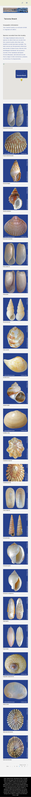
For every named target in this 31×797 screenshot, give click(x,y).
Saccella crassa (6, 377)
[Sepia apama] (15, 608)
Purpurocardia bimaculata (8, 155)
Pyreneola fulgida (6, 183)
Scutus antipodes (6, 510)
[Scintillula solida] (15, 420)
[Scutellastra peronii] (15, 472)
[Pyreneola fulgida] (15, 170)
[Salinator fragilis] (15, 392)
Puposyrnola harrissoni (8, 128)
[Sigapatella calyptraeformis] (15, 663)
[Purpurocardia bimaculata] (15, 143)
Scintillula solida (6, 432)
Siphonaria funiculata (7, 759)
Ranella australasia (7, 211)
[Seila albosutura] (15, 525)
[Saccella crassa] (15, 364)
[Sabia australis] (15, 337)
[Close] (24, 72)
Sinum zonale (6, 704)
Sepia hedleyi (6, 648)
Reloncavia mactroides (7, 238)
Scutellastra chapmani (7, 460)
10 (16, 766)
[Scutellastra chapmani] (15, 447)
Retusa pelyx (5, 294)
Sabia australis (6, 349)
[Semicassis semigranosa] (15, 580)
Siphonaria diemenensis (8, 732)
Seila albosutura (6, 538)
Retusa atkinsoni (6, 266)
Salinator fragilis (6, 405)
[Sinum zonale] (15, 691)
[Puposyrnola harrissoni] (15, 115)
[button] (21, 80)
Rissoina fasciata (6, 322)
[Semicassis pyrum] (15, 553)
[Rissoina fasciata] (15, 309)
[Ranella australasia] (15, 198)
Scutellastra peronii (7, 482)
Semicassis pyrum (7, 565)
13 (24, 766)
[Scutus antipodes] (15, 497)
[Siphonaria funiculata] (15, 747)
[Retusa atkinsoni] (15, 253)
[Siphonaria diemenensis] (15, 719)
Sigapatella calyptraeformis (8, 676)
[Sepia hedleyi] (15, 636)
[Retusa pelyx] (15, 281)
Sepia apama (5, 621)
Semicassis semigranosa (8, 593)
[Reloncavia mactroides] (15, 226)
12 (22, 766)
